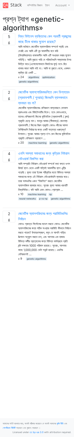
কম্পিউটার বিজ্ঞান (34, 5)
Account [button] (61, 5)
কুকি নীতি (60, 423)
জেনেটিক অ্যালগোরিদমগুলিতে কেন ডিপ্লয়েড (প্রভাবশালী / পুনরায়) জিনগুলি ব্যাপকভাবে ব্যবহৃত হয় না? (44, 97)
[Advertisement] (37, 298)
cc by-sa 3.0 (36, 432)
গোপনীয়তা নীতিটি (9, 428)
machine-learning (37, 142)
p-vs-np (43, 198)
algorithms (34, 77)
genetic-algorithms (28, 81)
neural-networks (27, 198)
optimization (48, 77)
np (50, 194)
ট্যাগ (47, 5)
